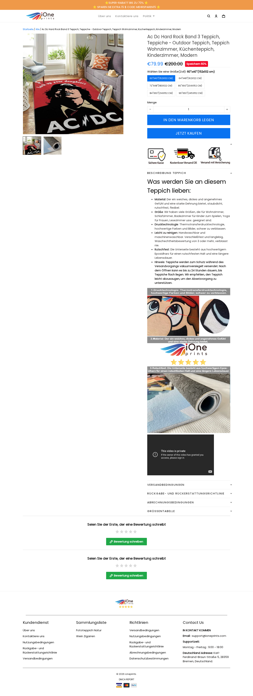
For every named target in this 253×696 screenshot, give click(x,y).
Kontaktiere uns (127, 16)
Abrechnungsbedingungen (147, 652)
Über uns (104, 16)
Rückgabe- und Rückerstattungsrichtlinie (40, 650)
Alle (37, 29)
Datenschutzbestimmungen (149, 658)
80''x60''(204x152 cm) (190, 85)
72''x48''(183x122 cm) (161, 85)
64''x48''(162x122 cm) (190, 78)
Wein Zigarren (85, 636)
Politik (147, 16)
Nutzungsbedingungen (38, 642)
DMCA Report (126, 679)
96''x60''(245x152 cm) (191, 93)
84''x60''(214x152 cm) (161, 93)
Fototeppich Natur (88, 630)
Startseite (28, 29)
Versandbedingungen (38, 658)
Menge (152, 102)
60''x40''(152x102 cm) (201, 71)
